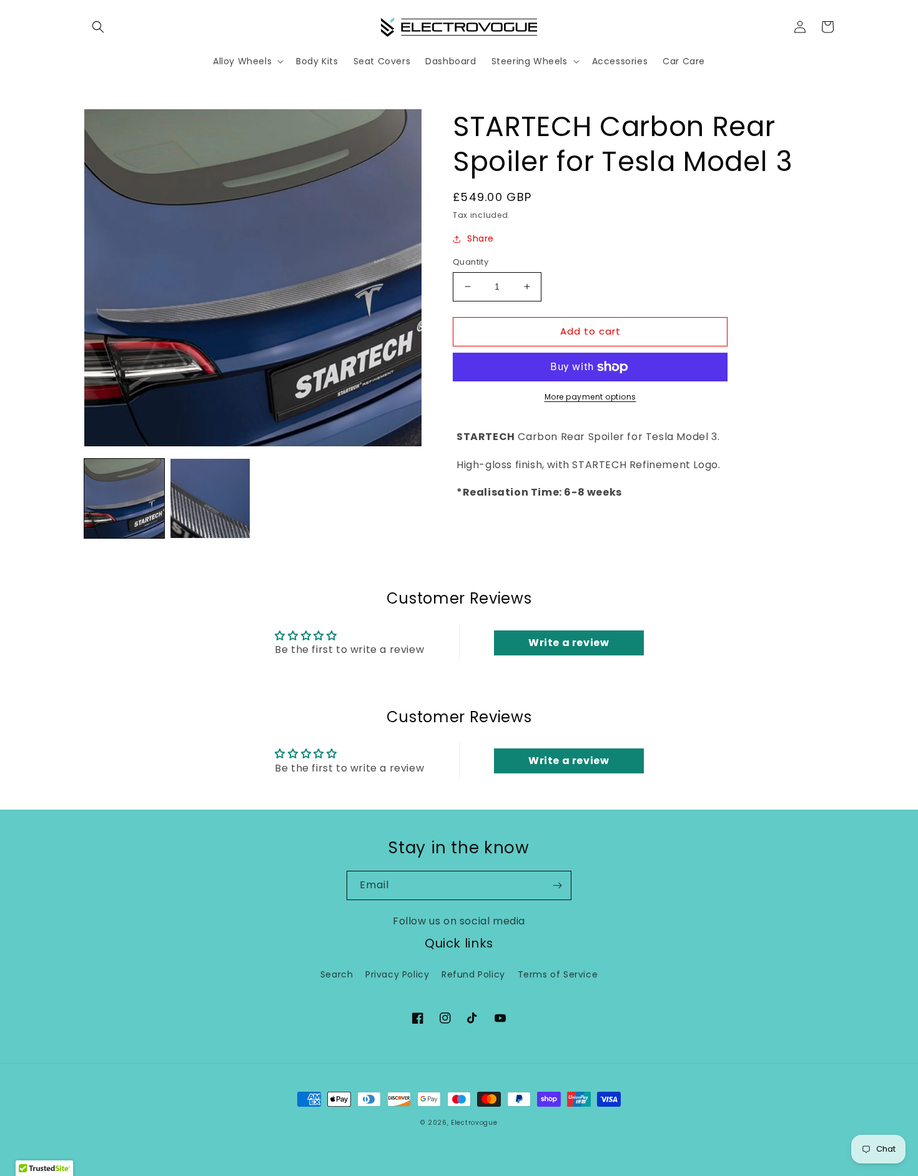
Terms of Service (558, 974)
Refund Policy (473, 974)
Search (336, 974)
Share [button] (480, 238)
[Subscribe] (557, 885)
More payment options (590, 396)
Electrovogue (474, 1122)
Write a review (568, 642)
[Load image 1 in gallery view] (124, 499)
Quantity (470, 262)
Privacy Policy (397, 974)
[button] (98, 27)
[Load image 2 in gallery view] (210, 499)
